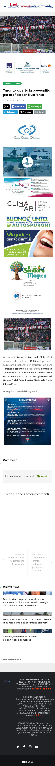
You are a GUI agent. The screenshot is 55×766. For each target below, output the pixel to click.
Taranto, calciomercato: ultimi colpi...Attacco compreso (20, 638)
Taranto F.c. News (12, 83)
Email (41, 112)
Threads (27, 112)
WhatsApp (36, 106)
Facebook (19, 106)
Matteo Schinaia (41, 688)
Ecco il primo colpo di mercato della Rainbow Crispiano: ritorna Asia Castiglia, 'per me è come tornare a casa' (26, 602)
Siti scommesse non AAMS (10, 660)
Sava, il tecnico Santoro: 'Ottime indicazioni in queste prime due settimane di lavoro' (27, 621)
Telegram (11, 112)
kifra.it (39, 715)
